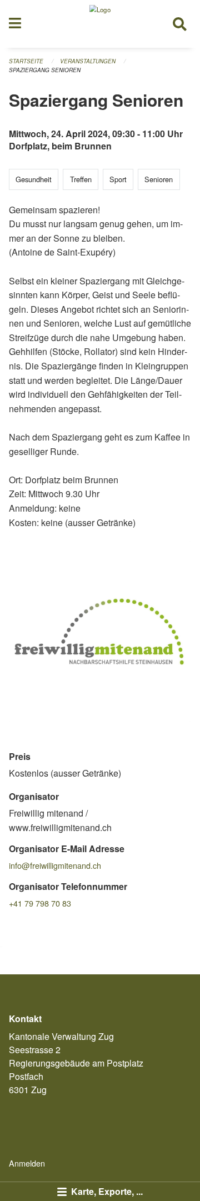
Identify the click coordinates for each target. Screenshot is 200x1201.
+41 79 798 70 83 (40, 903)
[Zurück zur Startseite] (100, 24)
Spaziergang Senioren (45, 70)
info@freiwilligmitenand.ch (55, 865)
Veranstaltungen (88, 61)
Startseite (26, 61)
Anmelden (27, 1163)
